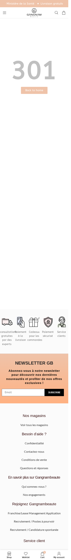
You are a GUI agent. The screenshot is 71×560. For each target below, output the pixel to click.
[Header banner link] (34, 3)
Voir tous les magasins (34, 425)
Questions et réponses (34, 468)
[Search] (56, 12)
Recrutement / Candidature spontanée (34, 529)
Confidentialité (34, 443)
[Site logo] (34, 12)
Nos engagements (34, 494)
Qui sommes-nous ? (34, 486)
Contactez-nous (34, 451)
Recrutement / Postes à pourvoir (34, 521)
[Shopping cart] (63, 12)
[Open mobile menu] (4, 12)
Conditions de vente (34, 459)
